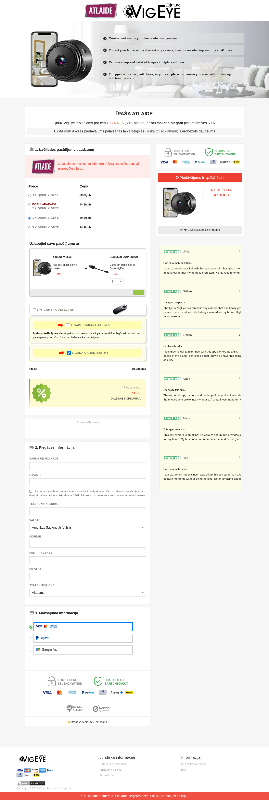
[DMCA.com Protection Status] (34, 783)
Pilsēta (35, 569)
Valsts (35, 520)
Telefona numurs (43, 504)
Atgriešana (106, 775)
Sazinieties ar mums (193, 763)
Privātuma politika (110, 769)
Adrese (35, 536)
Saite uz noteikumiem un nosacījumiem (121, 495)
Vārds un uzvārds (44, 458)
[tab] (87, 149)
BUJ (183, 769)
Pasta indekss (40, 552)
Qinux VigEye (45, 195)
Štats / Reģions (42, 585)
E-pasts (35, 475)
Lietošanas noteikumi (112, 763)
